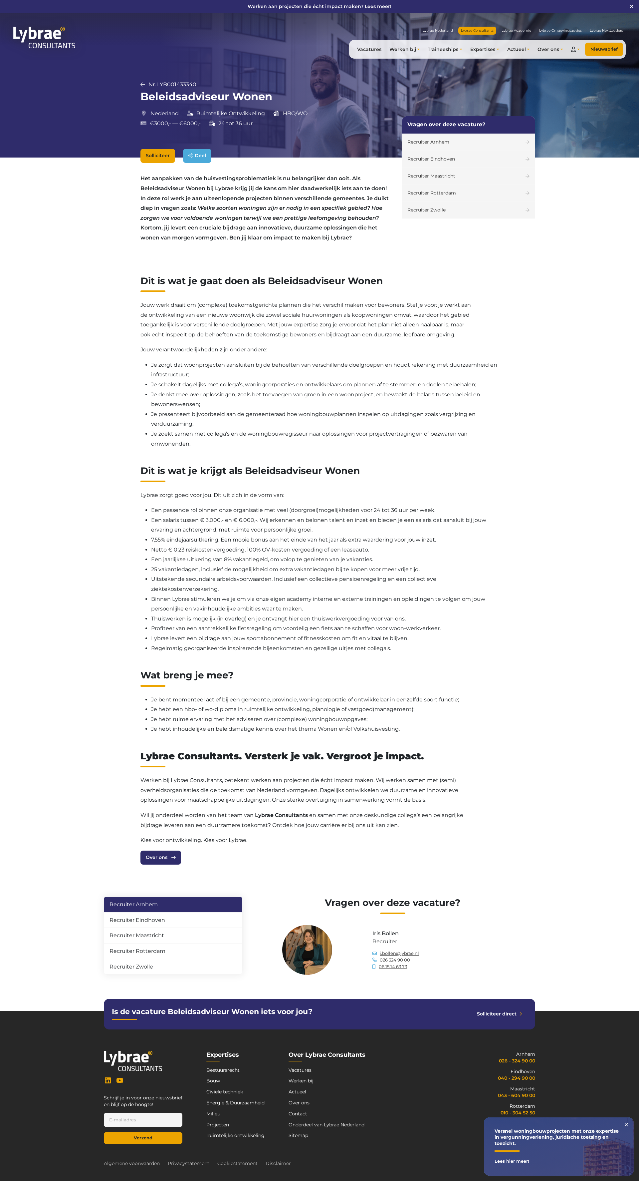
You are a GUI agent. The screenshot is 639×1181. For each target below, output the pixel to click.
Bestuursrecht (223, 1070)
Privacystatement (188, 1163)
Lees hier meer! (512, 1161)
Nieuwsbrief (604, 49)
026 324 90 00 (395, 960)
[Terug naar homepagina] (44, 37)
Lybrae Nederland (438, 30)
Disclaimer (278, 1163)
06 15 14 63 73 (393, 966)
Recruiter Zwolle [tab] (131, 967)
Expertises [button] (482, 49)
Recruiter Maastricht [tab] (136, 935)
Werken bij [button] (402, 49)
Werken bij (301, 1081)
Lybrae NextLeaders (606, 30)
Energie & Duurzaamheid (235, 1103)
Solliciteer (158, 156)
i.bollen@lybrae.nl (399, 953)
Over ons (156, 857)
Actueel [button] (516, 49)
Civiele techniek (224, 1092)
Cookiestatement (237, 1163)
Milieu (213, 1114)
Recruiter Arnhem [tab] (133, 904)
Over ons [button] (548, 49)
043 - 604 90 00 (516, 1095)
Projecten (217, 1125)
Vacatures (369, 49)
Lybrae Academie (516, 30)
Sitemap (298, 1135)
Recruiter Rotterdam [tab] (137, 951)
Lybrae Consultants (281, 815)
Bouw (213, 1081)
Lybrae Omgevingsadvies (560, 30)
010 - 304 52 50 (518, 1113)
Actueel (297, 1092)
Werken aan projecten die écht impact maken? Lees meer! (319, 6)
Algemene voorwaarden (132, 1163)
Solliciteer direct (497, 1014)
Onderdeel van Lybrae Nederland (326, 1125)
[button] (575, 49)
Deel (200, 156)
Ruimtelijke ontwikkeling (235, 1135)
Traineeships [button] (443, 49)
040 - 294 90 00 (516, 1078)
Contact (298, 1114)
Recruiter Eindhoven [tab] (137, 920)
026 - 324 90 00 (517, 1061)
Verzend (143, 1137)
